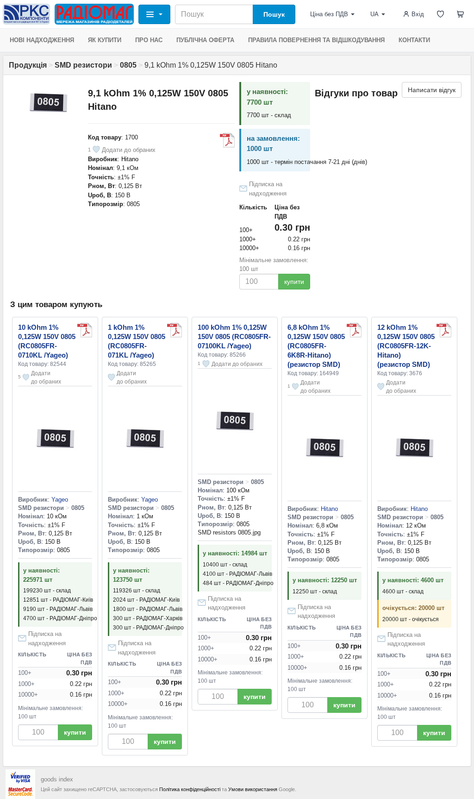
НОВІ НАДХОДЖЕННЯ (42, 40)
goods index (57, 779)
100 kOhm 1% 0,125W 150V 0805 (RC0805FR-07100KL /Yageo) (234, 336)
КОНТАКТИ (414, 40)
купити (294, 281)
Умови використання (252, 789)
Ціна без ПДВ (329, 14)
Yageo (59, 499)
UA (374, 14)
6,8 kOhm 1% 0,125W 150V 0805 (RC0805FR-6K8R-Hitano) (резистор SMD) (316, 345)
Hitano (129, 159)
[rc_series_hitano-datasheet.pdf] (354, 330)
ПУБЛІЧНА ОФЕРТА (205, 40)
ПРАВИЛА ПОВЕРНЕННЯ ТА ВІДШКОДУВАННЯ (316, 40)
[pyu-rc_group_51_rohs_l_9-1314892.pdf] (174, 330)
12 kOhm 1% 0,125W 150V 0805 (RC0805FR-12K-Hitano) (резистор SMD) (406, 345)
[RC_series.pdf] (227, 140)
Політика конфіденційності (189, 789)
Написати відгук (431, 90)
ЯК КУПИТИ (104, 40)
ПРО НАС (148, 40)
